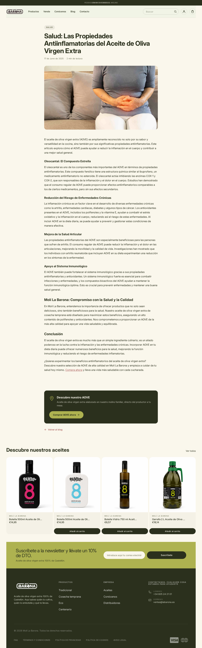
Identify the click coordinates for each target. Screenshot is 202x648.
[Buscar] (175, 11)
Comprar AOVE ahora (64, 414)
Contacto (84, 11)
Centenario (65, 609)
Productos (33, 11)
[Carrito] (192, 11)
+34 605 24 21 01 (162, 594)
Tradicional (65, 590)
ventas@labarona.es (164, 602)
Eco (61, 602)
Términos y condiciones (36, 640)
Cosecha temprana (70, 596)
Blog (73, 11)
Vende (46, 11)
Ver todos (191, 451)
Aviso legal (120, 640)
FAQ (16, 640)
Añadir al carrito (77, 531)
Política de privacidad (68, 640)
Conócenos (60, 11)
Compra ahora (73, 369)
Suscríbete (166, 555)
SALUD (49, 27)
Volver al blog (55, 429)
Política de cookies (97, 640)
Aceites (108, 590)
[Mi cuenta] (184, 11)
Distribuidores (112, 602)
